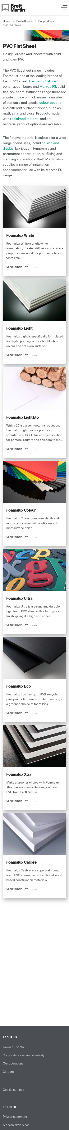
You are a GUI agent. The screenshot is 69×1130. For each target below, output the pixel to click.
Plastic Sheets (24, 21)
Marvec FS (47, 86)
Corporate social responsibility (23, 1055)
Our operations (13, 1063)
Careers (8, 1071)
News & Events (13, 1046)
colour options (50, 102)
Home (6, 21)
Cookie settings (13, 1089)
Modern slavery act (16, 1124)
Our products (46, 21)
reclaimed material (24, 118)
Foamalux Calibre (42, 81)
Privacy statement (15, 1116)
